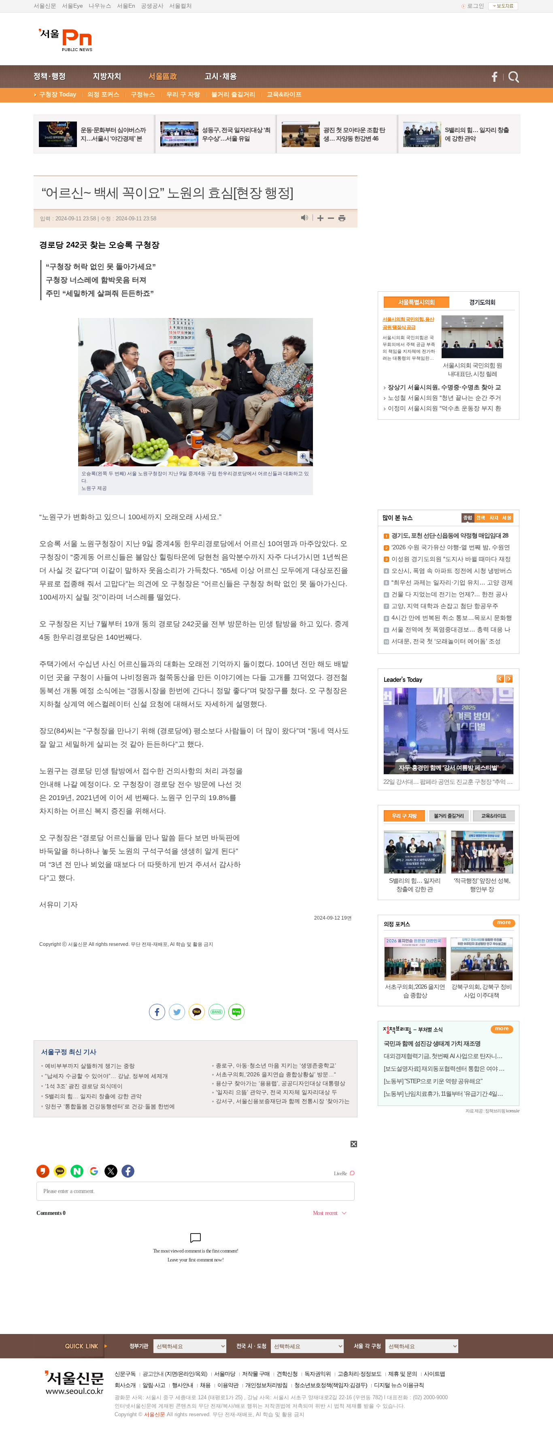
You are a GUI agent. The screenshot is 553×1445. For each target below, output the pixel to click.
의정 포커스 (103, 94)
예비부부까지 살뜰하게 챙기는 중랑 (90, 1066)
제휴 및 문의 (402, 1373)
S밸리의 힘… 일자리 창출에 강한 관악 (93, 1096)
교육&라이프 (284, 94)
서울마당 (224, 1373)
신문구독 (125, 1373)
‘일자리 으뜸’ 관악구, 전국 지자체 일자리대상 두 (276, 1092)
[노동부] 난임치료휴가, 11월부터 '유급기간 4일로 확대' (450, 1093)
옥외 (200, 1373)
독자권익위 (317, 1373)
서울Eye (72, 5)
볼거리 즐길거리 (233, 94)
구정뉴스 (143, 94)
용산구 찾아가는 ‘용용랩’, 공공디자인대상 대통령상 (280, 1083)
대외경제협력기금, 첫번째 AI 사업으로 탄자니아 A (445, 1055)
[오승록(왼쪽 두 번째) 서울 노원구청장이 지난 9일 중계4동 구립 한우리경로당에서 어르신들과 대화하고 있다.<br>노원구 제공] (195, 324)
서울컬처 (180, 5)
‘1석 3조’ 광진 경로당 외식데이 (84, 1086)
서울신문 (45, 5)
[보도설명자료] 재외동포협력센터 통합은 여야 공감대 (450, 1068)
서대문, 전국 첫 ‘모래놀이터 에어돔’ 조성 (446, 641)
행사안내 (182, 1385)
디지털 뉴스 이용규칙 (399, 1385)
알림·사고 (154, 1385)
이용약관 (227, 1385)
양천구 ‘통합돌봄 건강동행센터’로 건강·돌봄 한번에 (110, 1106)
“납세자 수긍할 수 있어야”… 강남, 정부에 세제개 (106, 1076)
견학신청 (287, 1373)
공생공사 (152, 5)
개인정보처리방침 (266, 1385)
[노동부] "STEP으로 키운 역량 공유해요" (433, 1081)
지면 (171, 1373)
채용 (205, 1385)
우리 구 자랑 (183, 94)
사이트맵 (434, 1373)
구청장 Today (57, 94)
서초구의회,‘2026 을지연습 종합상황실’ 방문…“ (276, 1074)
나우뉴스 (100, 5)
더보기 (502, 1029)
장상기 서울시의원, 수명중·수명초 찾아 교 (444, 387)
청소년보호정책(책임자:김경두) (330, 1385)
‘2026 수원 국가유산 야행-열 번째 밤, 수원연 (450, 547)
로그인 (475, 5)
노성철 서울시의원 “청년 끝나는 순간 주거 (444, 397)
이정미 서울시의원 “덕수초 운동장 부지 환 (444, 408)
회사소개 (125, 1385)
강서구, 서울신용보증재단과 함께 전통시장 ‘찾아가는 (283, 1101)
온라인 (186, 1373)
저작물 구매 (256, 1373)
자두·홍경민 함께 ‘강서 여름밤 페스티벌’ (448, 767)
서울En (126, 5)
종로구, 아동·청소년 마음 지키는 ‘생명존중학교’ (276, 1065)
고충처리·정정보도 (359, 1373)
